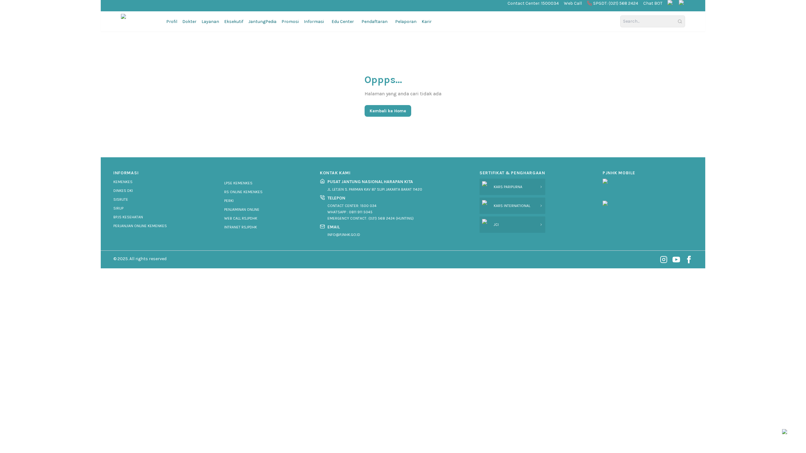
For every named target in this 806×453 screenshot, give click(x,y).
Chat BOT (652, 3)
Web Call (573, 3)
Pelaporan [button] (406, 21)
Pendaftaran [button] (374, 21)
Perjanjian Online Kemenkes (140, 226)
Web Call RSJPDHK (240, 218)
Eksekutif (233, 21)
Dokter (189, 21)
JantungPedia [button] (262, 21)
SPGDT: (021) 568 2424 (615, 3)
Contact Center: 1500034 (533, 3)
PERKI (229, 201)
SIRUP (118, 208)
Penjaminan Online (241, 209)
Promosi (290, 21)
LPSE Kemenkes (238, 183)
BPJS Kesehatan (128, 217)
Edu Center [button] (343, 21)
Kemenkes (123, 182)
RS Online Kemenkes (243, 192)
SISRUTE (120, 199)
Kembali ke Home (388, 111)
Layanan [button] (210, 21)
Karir (427, 21)
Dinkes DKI (123, 190)
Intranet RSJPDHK (240, 227)
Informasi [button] (314, 21)
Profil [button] (171, 21)
